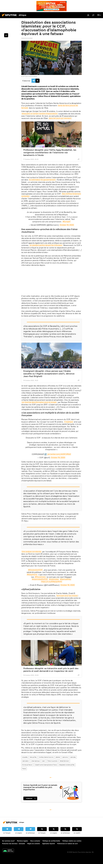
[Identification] (88, 15)
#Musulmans (40, 577)
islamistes (73, 757)
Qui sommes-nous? (8, 841)
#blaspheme (32, 574)
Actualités (25, 757)
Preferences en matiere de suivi (67, 843)
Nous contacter (35, 841)
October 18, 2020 (68, 585)
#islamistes (54, 579)
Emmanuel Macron (27, 765)
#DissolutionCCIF (35, 570)
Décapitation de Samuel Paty (67, 765)
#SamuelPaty (65, 579)
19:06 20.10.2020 (26, 38)
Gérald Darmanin (64, 761)
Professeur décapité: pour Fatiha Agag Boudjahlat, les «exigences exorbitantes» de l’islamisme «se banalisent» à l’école (49, 152)
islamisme (65, 757)
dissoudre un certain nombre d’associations (39, 113)
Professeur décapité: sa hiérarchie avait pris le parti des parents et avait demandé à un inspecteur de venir (50, 669)
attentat (58, 757)
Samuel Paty (33, 757)
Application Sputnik (48, 843)
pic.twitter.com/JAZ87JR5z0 (59, 454)
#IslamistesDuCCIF (40, 579)
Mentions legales (22, 841)
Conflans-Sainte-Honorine (46, 757)
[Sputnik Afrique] (10, 17)
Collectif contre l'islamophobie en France (46, 765)
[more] (79, 159)
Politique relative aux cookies (71, 841)
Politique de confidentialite (51, 841)
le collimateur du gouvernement (42, 180)
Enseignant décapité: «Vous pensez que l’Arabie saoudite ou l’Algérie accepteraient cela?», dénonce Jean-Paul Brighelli (48, 374)
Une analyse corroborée (31, 551)
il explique (68, 422)
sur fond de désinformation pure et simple (39, 402)
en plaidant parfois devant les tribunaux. (46, 245)
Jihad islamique (35, 761)
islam (43, 761)
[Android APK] (8, 851)
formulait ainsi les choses (67, 596)
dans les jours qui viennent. (60, 118)
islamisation (25, 761)
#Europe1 (66, 221)
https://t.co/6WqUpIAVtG (51, 581)
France (24, 768)
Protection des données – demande (13, 843)
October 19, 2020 (67, 225)
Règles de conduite (33, 843)
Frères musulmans (52, 761)
